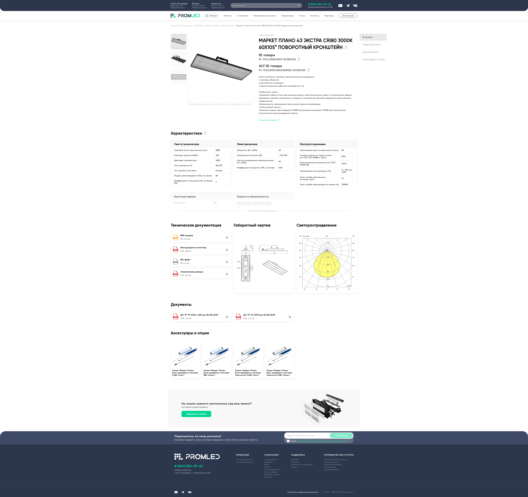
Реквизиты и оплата (272, 474)
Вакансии (268, 477)
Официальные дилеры (333, 464)
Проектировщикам (331, 469)
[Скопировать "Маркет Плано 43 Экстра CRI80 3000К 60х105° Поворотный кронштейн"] (346, 47)
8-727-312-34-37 (217, 6)
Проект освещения (331, 462)
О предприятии (270, 460)
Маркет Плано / (212, 26)
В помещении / (187, 26)
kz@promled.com (218, 8)
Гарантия (295, 462)
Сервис (294, 467)
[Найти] (298, 5)
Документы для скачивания (302, 464)
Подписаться (341, 435)
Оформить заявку (196, 414)
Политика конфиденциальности (302, 492)
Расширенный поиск (244, 460)
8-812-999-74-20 (176, 6)
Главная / (174, 26)
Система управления (244, 462)
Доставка (295, 460)
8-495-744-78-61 (198, 6)
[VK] (190, 492)
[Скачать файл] (227, 237)
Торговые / (199, 26)
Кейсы (266, 464)
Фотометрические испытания (335, 460)
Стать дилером (330, 467)
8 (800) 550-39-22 (319, 4)
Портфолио (268, 462)
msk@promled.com (199, 8)
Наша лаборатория (272, 469)
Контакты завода (270, 472)
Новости (228, 16)
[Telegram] (182, 492)
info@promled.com (177, 8)
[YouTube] (176, 492)
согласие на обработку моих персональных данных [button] (321, 441)
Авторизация (348, 16)
